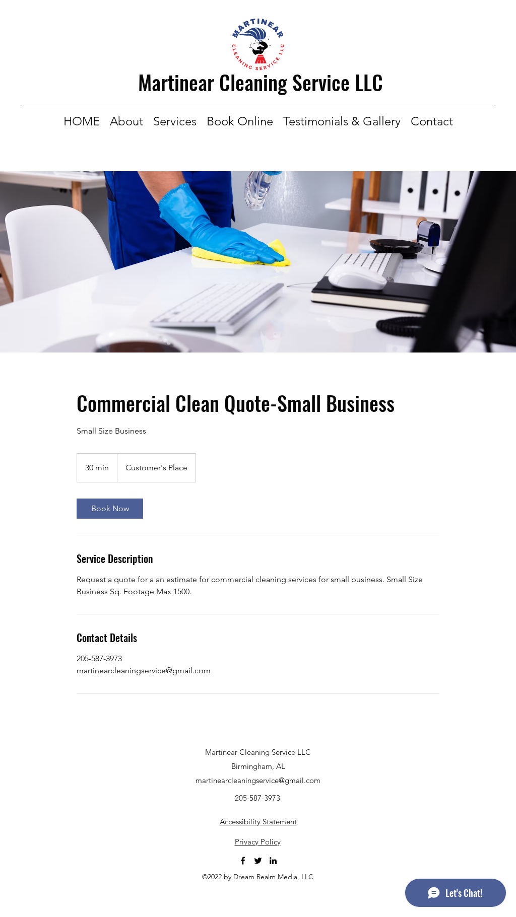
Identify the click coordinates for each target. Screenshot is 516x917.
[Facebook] (243, 861)
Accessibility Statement (258, 821)
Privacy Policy (258, 842)
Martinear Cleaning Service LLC (260, 82)
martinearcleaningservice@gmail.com (258, 780)
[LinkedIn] (273, 861)
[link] (110, 509)
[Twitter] (258, 861)
